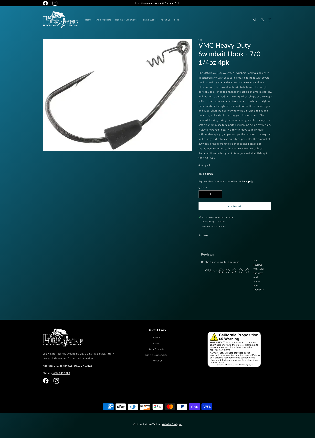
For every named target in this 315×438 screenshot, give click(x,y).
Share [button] (205, 235)
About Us (157, 360)
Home (156, 343)
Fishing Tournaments (156, 354)
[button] (255, 19)
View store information (214, 226)
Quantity (203, 187)
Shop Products (156, 349)
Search (156, 337)
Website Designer (172, 424)
